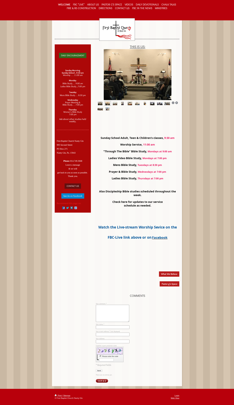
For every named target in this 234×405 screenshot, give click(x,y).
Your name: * (100, 324)
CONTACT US (73, 186)
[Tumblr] (71, 208)
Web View (175, 398)
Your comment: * (101, 304)
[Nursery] (115, 103)
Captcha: (106, 346)
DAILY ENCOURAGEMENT (72, 55)
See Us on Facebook (72, 196)
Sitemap (66, 395)
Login (177, 395)
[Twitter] (67, 208)
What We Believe (169, 274)
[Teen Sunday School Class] (152, 103)
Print (59, 395)
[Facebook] (63, 208)
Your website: (100, 339)
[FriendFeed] (75, 208)
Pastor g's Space (169, 284)
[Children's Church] (122, 103)
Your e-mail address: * (108, 331)
